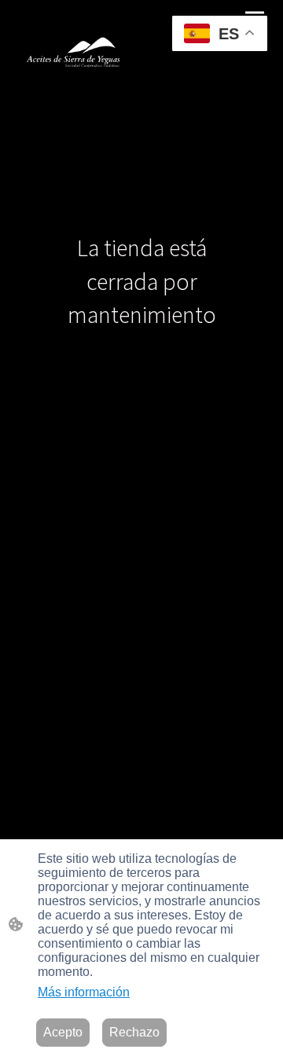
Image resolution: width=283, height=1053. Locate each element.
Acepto (63, 1032)
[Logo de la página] (77, 47)
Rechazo (134, 1032)
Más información (84, 992)
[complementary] (219, 35)
